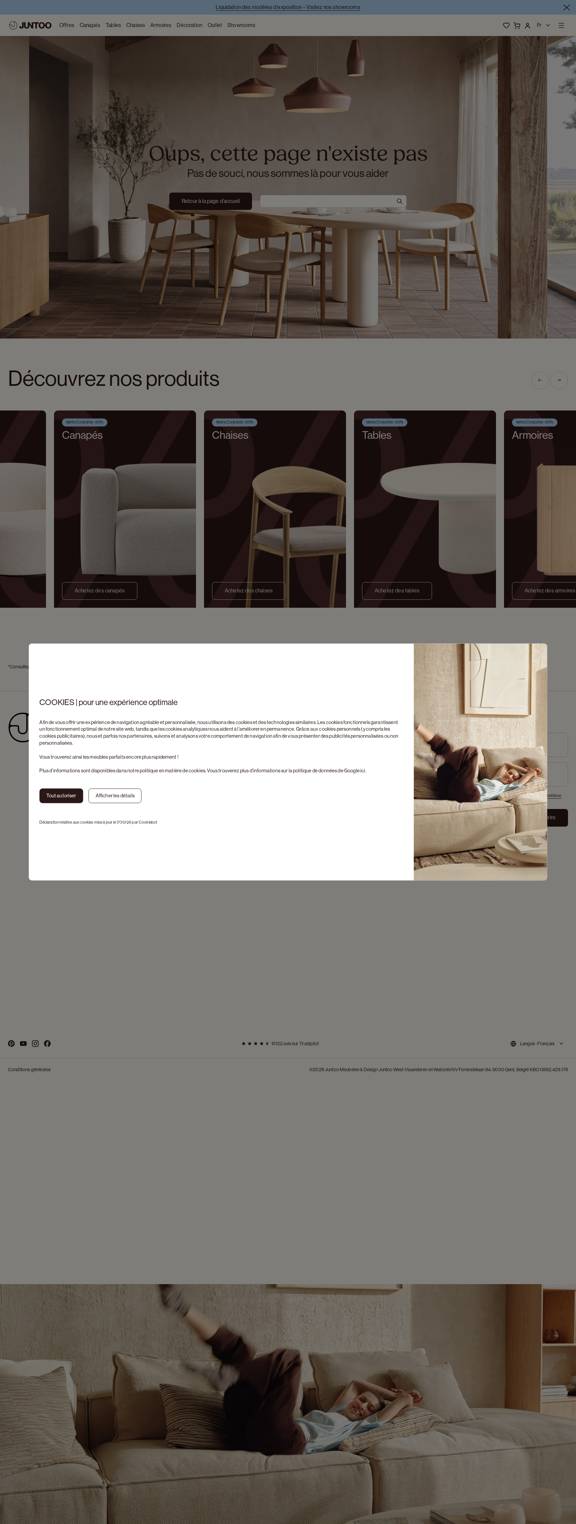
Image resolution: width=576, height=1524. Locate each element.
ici (362, 771)
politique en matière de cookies (172, 771)
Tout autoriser (61, 795)
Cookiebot (148, 822)
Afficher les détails (115, 795)
